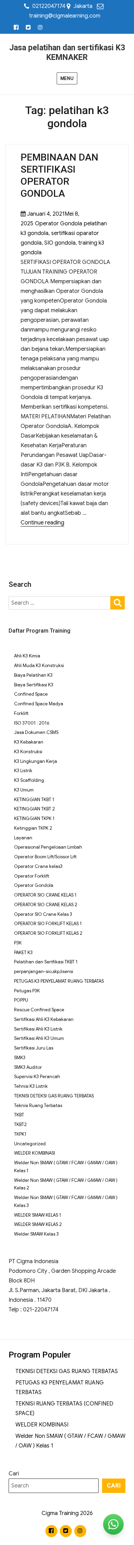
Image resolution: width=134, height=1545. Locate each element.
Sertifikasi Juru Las (33, 1048)
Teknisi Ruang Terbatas (38, 1105)
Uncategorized (30, 1144)
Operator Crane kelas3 (38, 866)
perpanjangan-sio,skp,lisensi (43, 971)
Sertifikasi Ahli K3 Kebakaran (44, 1019)
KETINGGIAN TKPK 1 (34, 818)
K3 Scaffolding (29, 780)
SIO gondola (60, 242)
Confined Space (31, 694)
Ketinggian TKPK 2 (33, 828)
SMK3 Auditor (28, 1067)
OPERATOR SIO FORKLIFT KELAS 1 (48, 924)
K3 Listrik (23, 771)
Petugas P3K (27, 991)
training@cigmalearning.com (64, 15)
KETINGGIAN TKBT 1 (34, 799)
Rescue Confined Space (39, 1010)
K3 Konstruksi (28, 752)
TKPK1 (20, 1134)
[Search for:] (60, 603)
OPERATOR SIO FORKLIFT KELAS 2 (48, 933)
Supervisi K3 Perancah (37, 1077)
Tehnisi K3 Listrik (31, 1086)
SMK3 (19, 1058)
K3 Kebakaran (28, 742)
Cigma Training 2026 (67, 1513)
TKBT (19, 1115)
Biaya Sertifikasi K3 (33, 685)
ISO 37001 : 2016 (31, 723)
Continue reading (42, 522)
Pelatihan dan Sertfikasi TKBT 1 (46, 962)
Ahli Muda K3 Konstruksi (39, 665)
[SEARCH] (117, 602)
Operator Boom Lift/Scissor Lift (45, 857)
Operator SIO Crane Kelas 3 (43, 914)
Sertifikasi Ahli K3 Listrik (38, 1029)
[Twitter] (28, 28)
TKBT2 (20, 1124)
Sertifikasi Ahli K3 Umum (39, 1038)
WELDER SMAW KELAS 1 (37, 1215)
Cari (14, 1473)
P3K (18, 943)
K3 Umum (24, 790)
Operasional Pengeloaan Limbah (48, 847)
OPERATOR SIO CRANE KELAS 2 (45, 905)
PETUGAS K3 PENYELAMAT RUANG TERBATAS (59, 981)
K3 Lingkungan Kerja (35, 761)
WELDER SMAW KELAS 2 (38, 1224)
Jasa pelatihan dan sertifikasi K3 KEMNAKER (67, 52)
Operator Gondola (58, 223)
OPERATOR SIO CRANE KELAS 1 (45, 895)
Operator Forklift (31, 876)
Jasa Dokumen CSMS (36, 732)
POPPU (21, 1000)
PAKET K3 (23, 952)
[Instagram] (40, 28)
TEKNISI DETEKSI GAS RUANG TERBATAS (54, 1096)
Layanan (23, 838)
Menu (67, 78)
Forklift (21, 713)
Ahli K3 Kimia (27, 656)
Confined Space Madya (38, 704)
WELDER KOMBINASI (34, 1153)
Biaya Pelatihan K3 (33, 675)
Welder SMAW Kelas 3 (36, 1234)
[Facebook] (16, 28)
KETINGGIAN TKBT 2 (34, 809)
